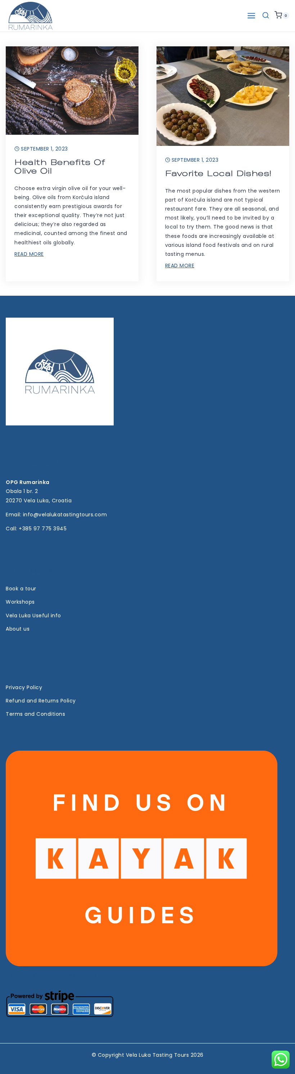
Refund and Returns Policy (41, 700)
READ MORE (29, 254)
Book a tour (21, 588)
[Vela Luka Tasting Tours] (30, 16)
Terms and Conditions (35, 714)
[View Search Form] (265, 15)
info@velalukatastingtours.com (65, 514)
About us (18, 628)
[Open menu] (251, 15)
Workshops (20, 601)
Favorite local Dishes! (218, 173)
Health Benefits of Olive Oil (59, 166)
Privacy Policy (24, 687)
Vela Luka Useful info (33, 615)
